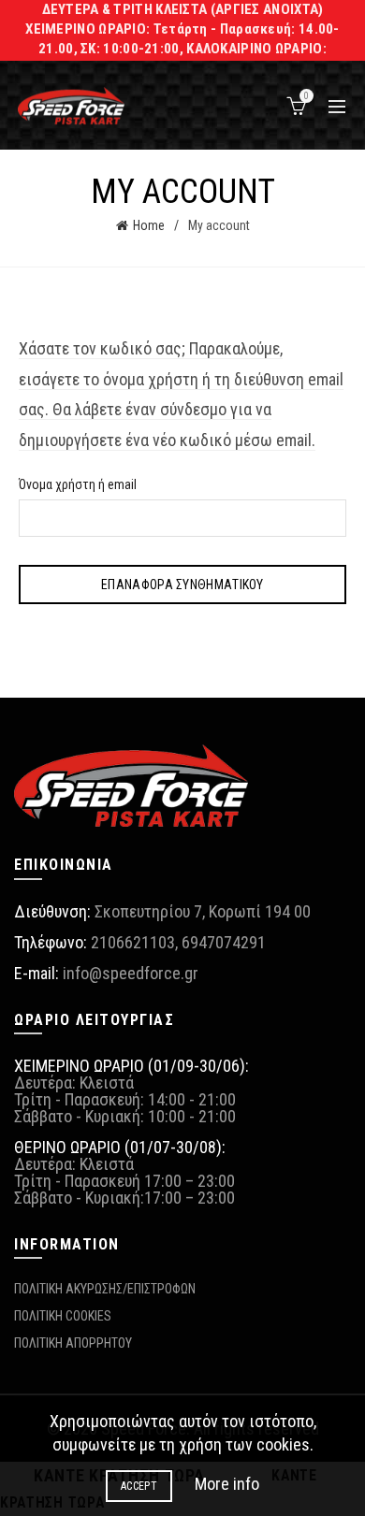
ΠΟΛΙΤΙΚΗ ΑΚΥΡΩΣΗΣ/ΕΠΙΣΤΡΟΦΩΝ (105, 1288)
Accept (139, 1486)
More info (227, 1484)
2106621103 (133, 942)
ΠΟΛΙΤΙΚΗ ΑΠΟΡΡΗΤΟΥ (73, 1343)
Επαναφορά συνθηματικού (182, 584)
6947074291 (224, 942)
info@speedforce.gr (130, 973)
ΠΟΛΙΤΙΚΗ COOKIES (62, 1315)
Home (149, 225)
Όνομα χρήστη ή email (78, 484)
